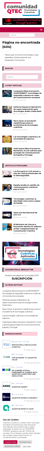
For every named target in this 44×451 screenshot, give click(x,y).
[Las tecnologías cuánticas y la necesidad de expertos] (7, 139)
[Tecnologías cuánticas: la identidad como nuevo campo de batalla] (7, 201)
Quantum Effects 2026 (22, 409)
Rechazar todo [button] (25, 442)
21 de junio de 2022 (21, 192)
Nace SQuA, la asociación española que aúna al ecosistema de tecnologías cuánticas (25, 124)
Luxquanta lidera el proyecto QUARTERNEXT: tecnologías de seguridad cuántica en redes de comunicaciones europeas (27, 94)
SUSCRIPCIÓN (22, 278)
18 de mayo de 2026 (21, 141)
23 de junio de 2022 (21, 233)
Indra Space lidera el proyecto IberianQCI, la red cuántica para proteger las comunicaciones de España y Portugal (27, 151)
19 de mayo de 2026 (21, 130)
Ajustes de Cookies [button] (12, 446)
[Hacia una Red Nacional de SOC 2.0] (7, 215)
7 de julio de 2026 (20, 100)
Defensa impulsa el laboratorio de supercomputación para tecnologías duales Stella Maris (27, 109)
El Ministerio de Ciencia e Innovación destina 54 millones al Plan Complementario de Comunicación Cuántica (27, 227)
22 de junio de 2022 (21, 178)
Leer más (27, 446)
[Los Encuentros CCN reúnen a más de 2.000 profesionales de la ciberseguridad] (7, 173)
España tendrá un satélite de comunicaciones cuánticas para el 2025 (26, 187)
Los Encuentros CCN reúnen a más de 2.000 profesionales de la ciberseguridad (27, 173)
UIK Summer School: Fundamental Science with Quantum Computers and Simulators (24, 373)
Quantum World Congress (24, 398)
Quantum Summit (20, 387)
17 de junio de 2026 (21, 114)
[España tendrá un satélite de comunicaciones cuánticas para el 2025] (7, 187)
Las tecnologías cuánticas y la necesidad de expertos (26, 138)
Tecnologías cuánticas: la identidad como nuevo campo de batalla (26, 201)
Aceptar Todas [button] (10, 442)
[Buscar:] (22, 35)
